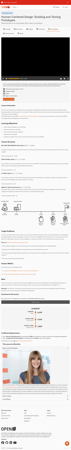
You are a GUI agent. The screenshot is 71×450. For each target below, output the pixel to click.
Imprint (49, 413)
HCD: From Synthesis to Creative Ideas (17, 242)
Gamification (27, 418)
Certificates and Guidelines (31, 415)
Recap (21, 33)
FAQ (25, 413)
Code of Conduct (5, 415)
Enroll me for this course (8, 99)
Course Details (54, 29)
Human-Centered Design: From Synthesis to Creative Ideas (20, 274)
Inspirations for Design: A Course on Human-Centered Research (21, 270)
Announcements (9, 33)
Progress (30, 29)
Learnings (7, 29)
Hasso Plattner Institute (16, 448)
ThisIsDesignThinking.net (11, 387)
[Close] (67, 2)
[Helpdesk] (67, 443)
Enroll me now (35, 302)
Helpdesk (26, 421)
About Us (3, 413)
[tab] (6, 29)
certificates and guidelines (25, 341)
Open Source (4, 418)
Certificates (41, 29)
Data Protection (51, 415)
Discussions (19, 29)
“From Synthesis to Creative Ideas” (27, 116)
